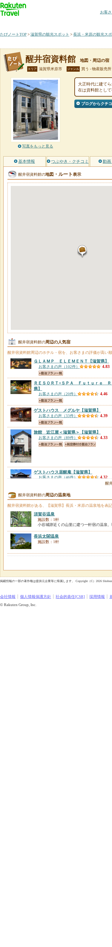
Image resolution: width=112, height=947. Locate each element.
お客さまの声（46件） (58, 477)
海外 (45, 22)
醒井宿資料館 (51, 59)
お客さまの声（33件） (58, 416)
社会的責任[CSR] (70, 596)
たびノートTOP (13, 34)
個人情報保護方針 (35, 596)
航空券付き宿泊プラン (80, 444)
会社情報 (8, 596)
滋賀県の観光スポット (49, 34)
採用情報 (97, 596)
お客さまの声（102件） (59, 366)
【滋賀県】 (71, 361)
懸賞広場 (70, 22)
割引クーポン (94, 22)
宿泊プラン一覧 (51, 373)
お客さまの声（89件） (58, 437)
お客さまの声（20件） (58, 394)
